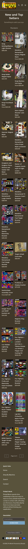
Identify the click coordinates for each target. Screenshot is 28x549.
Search (5, 479)
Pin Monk (10, 543)
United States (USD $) (13, 533)
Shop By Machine (9, 475)
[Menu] (25, 5)
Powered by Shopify (19, 543)
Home (5, 470)
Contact (5, 484)
